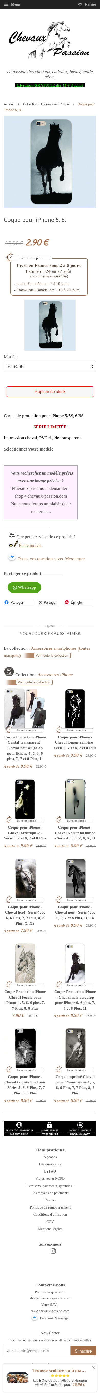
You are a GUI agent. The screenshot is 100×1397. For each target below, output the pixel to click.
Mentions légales (50, 1229)
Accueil (9, 104)
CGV (50, 1222)
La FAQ (50, 1171)
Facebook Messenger (54, 1318)
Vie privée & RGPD (50, 1178)
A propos (50, 1157)
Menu (15, 4)
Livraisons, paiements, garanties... (50, 1186)
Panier (90, 4)
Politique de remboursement (50, 1207)
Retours (50, 1200)
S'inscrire (83, 1351)
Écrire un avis (30, 545)
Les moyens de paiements (50, 1193)
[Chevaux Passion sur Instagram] (53, 1252)
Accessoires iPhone (55, 104)
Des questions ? (50, 1164)
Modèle (11, 356)
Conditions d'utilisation (50, 1214)
